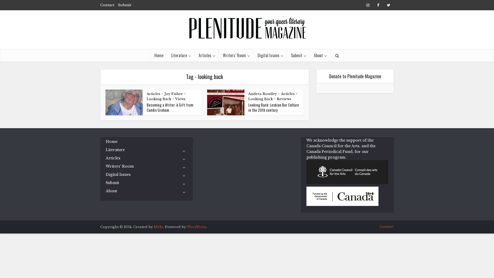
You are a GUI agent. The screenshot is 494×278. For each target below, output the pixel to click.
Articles (205, 55)
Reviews (284, 99)
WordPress (196, 227)
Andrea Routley (262, 94)
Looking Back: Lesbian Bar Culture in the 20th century (273, 107)
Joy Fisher (173, 94)
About (318, 55)
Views (180, 99)
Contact (107, 5)
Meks (158, 227)
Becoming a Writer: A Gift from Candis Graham (170, 107)
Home (158, 55)
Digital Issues (268, 55)
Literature (179, 55)
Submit (124, 5)
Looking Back (159, 99)
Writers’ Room (234, 55)
